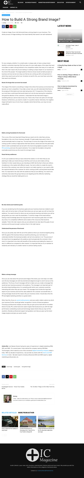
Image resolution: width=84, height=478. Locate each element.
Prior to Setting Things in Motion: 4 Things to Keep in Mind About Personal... (69, 77)
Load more (69, 94)
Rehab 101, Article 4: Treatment (69, 39)
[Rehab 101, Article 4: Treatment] (70, 36)
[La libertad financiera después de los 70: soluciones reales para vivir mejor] (46, 421)
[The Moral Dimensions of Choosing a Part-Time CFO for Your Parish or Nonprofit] (28, 421)
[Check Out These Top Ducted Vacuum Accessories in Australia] (61, 53)
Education (60, 2)
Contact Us (13, 7)
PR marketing (6, 148)
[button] (80, 2)
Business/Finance (30, 2)
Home (3, 12)
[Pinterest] (11, 26)
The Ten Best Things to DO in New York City (42, 386)
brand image (9, 366)
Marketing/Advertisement (46, 2)
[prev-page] (3, 435)
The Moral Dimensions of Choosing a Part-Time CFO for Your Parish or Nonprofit (27, 430)
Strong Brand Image (26, 366)
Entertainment (71, 2)
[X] (7, 26)
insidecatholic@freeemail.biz (45, 470)
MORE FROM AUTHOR (26, 413)
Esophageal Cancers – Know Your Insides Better (13, 387)
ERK (59, 41)
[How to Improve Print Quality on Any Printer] (10, 421)
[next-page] (5, 435)
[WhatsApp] (14, 26)
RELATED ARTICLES (9, 413)
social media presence (23, 300)
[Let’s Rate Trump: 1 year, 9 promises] (61, 47)
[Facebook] (3, 26)
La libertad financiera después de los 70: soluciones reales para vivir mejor (46, 430)
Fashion (5, 7)
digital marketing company (40, 350)
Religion (20, 2)
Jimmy (4, 22)
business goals (17, 366)
